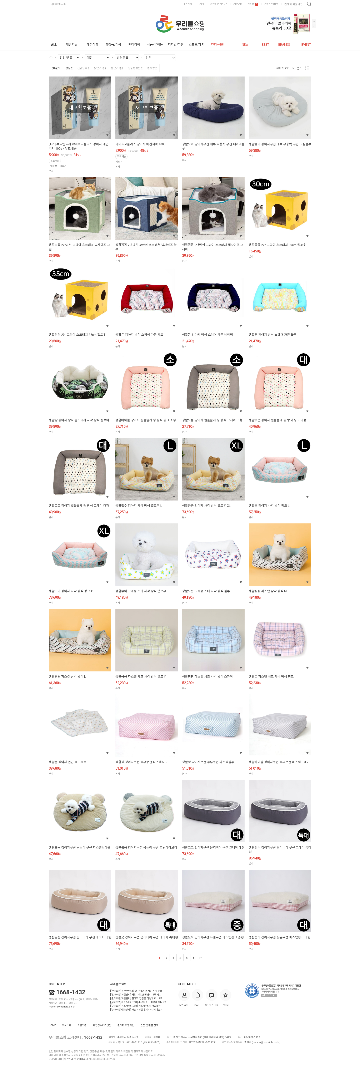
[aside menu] (54, 23)
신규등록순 (83, 68)
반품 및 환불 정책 (149, 1025)
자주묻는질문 (118, 984)
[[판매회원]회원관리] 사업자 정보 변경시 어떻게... (135, 994)
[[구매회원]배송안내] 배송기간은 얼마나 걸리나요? (135, 1009)
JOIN (201, 4)
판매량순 (152, 68)
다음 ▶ (193, 957)
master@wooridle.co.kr (62, 1006)
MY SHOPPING (218, 4)
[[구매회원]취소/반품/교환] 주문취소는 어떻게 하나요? (138, 1002)
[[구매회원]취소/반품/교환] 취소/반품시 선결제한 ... (136, 1006)
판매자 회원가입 (293, 4)
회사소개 (66, 1025)
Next (314, 21)
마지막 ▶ (200, 957)
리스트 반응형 (307, 68)
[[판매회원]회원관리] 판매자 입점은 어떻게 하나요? (136, 998)
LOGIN (188, 4)
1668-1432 (70, 992)
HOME (52, 1025)
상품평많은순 (135, 68)
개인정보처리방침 (102, 1025)
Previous (314, 26)
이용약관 (82, 1025)
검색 (309, 4)
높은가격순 (117, 68)
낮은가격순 (100, 68)
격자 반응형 (299, 68)
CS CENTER (271, 4)
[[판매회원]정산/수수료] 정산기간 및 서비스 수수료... (137, 991)
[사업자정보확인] (151, 1042)
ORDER (237, 4)
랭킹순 (69, 68)
